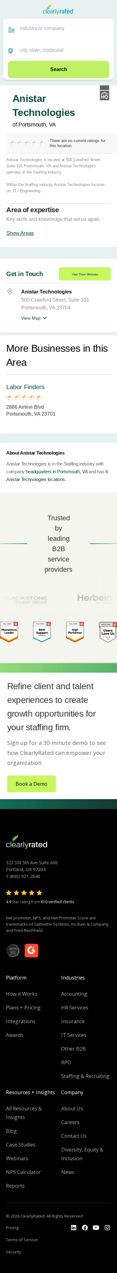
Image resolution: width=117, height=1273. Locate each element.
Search (58, 69)
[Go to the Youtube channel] (96, 1228)
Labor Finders (25, 387)
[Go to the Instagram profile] (107, 1228)
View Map (31, 318)
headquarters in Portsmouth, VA (57, 471)
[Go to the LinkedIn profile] (73, 1228)
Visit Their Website (85, 274)
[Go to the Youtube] (85, 1228)
